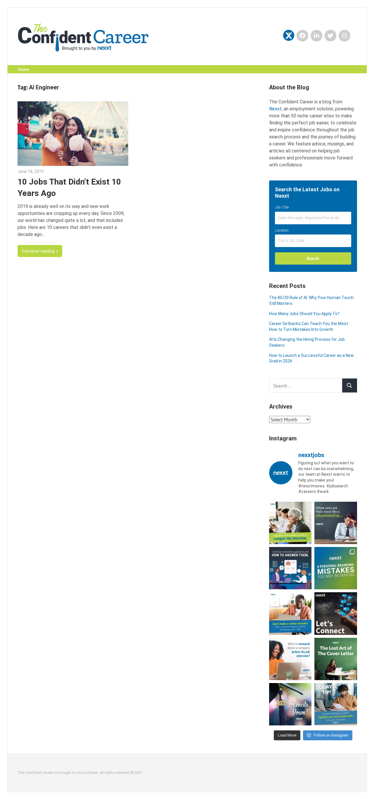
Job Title (282, 207)
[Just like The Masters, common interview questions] (290, 568)
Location (282, 230)
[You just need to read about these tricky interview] (290, 523)
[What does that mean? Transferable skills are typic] (335, 704)
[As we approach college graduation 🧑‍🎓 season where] (290, 704)
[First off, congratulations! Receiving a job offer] (290, 613)
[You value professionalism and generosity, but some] (335, 613)
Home (23, 69)
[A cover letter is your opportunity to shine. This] (335, 659)
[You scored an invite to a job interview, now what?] (290, 659)
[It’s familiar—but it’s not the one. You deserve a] (335, 523)
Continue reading (38, 251)
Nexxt (275, 109)
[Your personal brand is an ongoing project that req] (335, 568)
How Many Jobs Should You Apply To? (304, 313)
